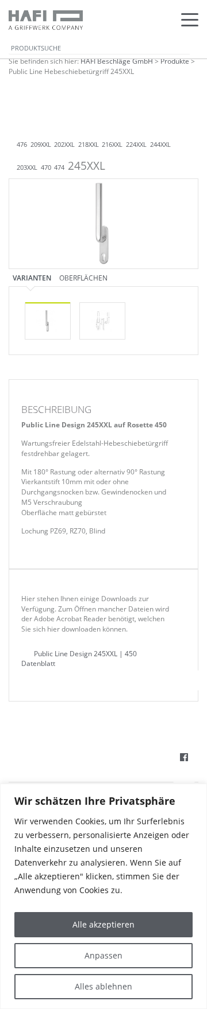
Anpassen (103, 955)
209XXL (40, 145)
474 (59, 167)
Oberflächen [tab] (83, 277)
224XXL (136, 145)
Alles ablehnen (103, 986)
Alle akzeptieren (103, 924)
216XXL (112, 145)
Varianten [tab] (32, 277)
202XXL (64, 145)
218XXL (88, 145)
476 (22, 145)
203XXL (27, 167)
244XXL (160, 145)
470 (46, 167)
